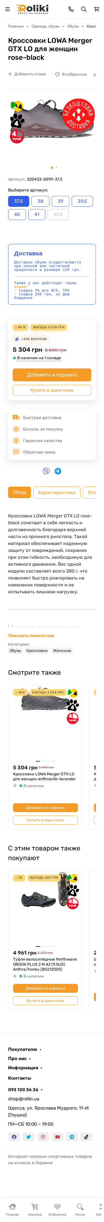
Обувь (15, 650)
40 (17, 214)
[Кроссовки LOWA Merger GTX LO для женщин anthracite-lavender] (45, 722)
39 (60, 201)
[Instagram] (43, 1136)
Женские (62, 650)
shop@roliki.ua (23, 1098)
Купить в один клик (52, 390)
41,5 (58, 214)
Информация (23, 1068)
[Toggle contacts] (71, 9)
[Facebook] (14, 1136)
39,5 (82, 201)
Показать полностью (31, 635)
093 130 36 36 (23, 1089)
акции (20, 286)
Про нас (17, 1058)
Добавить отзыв (30, 74)
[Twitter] (29, 1136)
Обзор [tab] (19, 492)
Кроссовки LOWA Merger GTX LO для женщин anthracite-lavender (44, 777)
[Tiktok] (86, 1136)
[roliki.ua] (32, 9)
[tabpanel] (52, 583)
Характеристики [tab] (57, 492)
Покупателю (22, 1049)
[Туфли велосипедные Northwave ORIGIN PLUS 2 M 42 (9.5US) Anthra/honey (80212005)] (45, 907)
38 (40, 201)
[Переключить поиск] (84, 9)
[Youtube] (57, 1136)
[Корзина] (96, 9)
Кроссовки (37, 650)
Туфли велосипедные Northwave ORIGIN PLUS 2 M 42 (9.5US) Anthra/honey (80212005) (45, 964)
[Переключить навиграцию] (7, 9)
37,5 (18, 201)
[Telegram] (72, 1136)
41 (36, 214)
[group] (52, 134)
